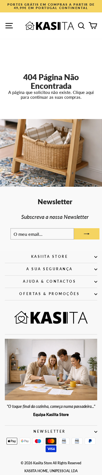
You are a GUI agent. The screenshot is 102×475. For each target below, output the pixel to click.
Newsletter (49, 431)
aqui (90, 92)
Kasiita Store (49, 256)
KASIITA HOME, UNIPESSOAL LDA (51, 471)
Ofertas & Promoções (49, 294)
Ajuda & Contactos (49, 281)
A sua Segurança (49, 269)
